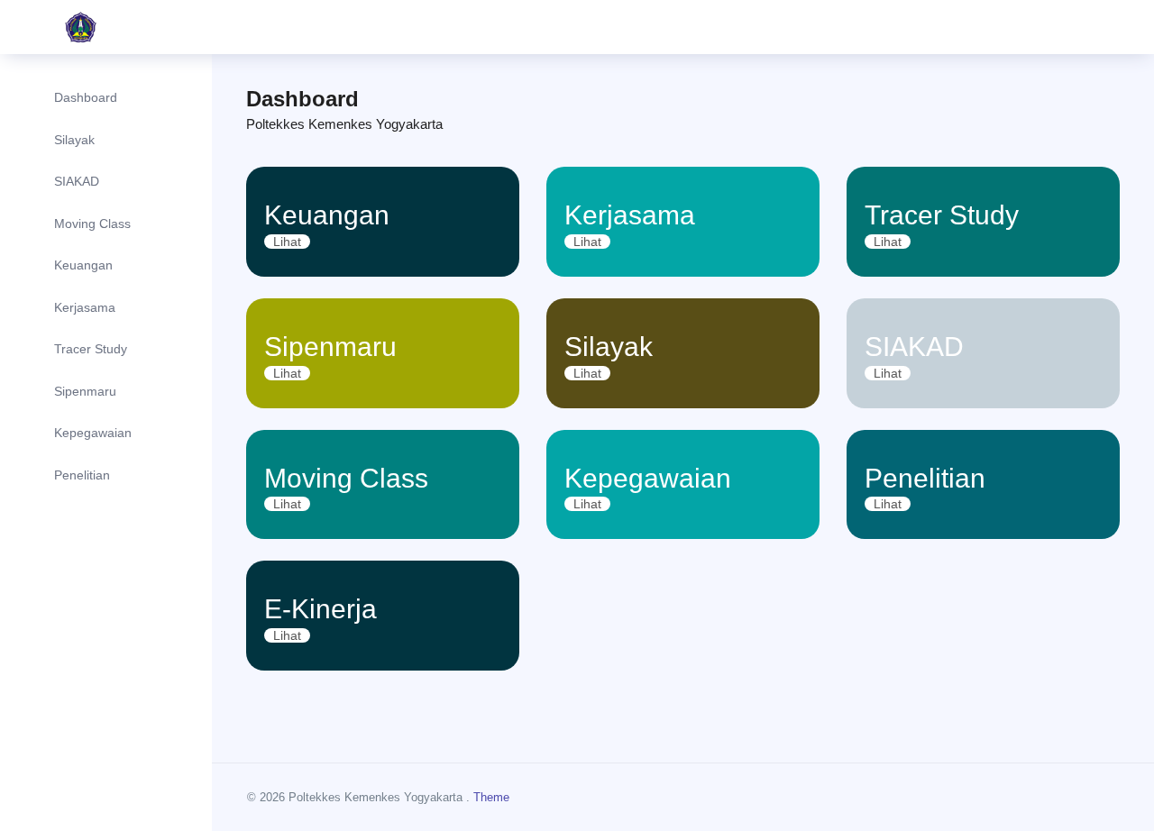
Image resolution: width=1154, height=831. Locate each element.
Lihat (287, 241)
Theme (491, 797)
